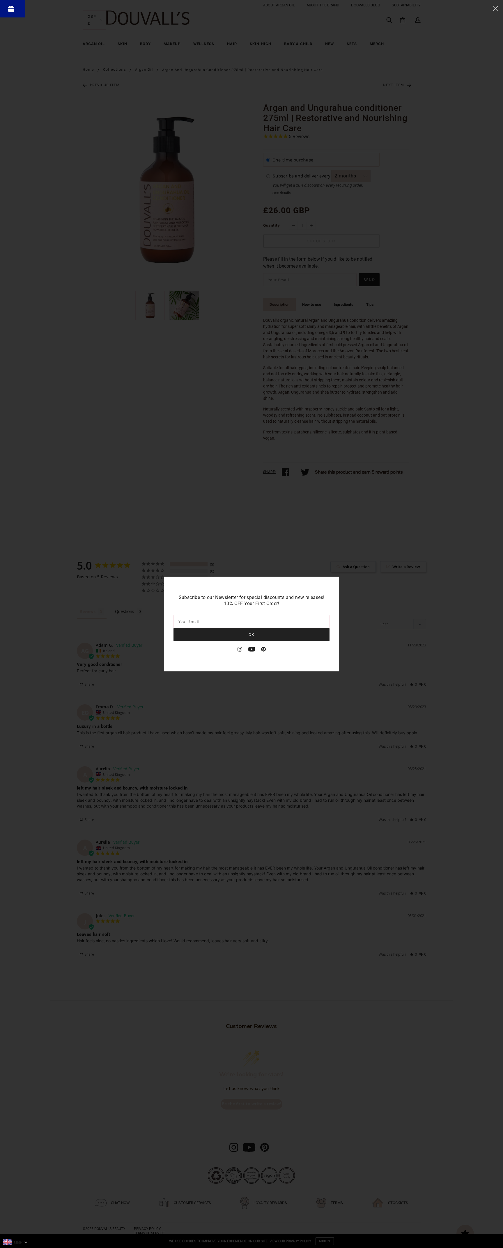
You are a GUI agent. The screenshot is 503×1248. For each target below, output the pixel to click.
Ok (251, 634)
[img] (240, 649)
